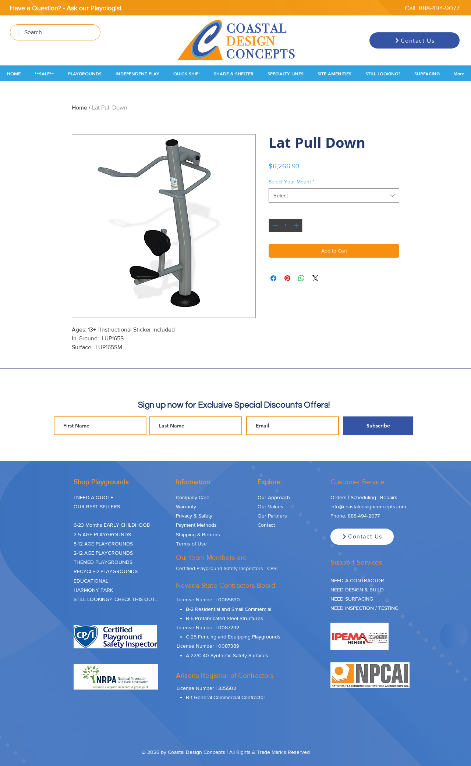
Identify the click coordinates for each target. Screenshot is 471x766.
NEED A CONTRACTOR (357, 580)
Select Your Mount (291, 182)
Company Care (192, 497)
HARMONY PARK (93, 590)
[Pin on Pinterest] (287, 278)
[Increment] (296, 225)
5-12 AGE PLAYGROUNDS (103, 544)
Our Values (270, 506)
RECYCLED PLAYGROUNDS (106, 571)
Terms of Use (191, 544)
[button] (44, 73)
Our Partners (272, 516)
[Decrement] (274, 225)
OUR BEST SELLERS (97, 506)
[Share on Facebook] (273, 278)
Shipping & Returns (198, 534)
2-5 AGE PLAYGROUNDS (102, 534)
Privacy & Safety (194, 516)
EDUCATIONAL (91, 581)
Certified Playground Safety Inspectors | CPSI (226, 568)
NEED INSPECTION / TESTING (364, 608)
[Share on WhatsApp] (301, 278)
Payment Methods (196, 525)
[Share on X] (315, 278)
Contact (266, 525)
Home (79, 107)
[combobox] (334, 195)
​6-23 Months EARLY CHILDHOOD (112, 525)
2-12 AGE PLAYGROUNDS (103, 553)
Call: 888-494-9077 (432, 8)
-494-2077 (368, 516)
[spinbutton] (285, 225)
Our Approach (274, 497)
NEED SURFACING (351, 599)
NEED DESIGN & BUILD (357, 590)
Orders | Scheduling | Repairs (363, 497)
